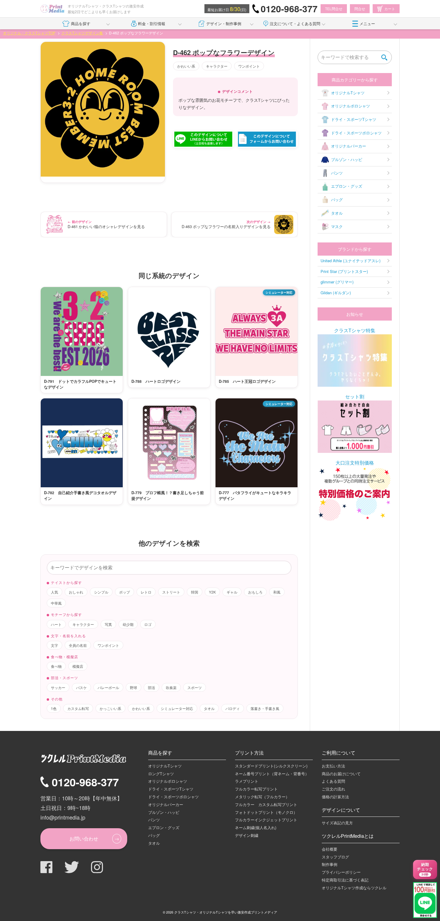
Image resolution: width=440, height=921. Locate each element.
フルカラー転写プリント (256, 789)
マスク (337, 226)
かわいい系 (186, 66)
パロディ (232, 708)
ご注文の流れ (333, 789)
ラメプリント (246, 781)
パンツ (337, 173)
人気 (54, 591)
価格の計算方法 (335, 796)
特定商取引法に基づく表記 (345, 880)
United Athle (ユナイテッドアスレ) (350, 260)
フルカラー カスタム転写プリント (266, 804)
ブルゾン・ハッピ (346, 159)
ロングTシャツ (161, 773)
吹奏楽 (171, 687)
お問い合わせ (83, 838)
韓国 (194, 591)
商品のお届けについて (341, 773)
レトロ (146, 591)
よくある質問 (333, 781)
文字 (54, 645)
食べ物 (56, 666)
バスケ (81, 687)
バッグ (337, 199)
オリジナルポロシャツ (350, 106)
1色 (54, 708)
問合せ (359, 8)
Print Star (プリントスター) (344, 271)
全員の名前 (78, 645)
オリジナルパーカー (348, 146)
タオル (209, 708)
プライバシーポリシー (341, 872)
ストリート (171, 591)
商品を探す (80, 23)
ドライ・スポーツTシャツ (353, 119)
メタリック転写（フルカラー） (262, 796)
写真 (108, 624)
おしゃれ (76, 591)
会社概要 (329, 849)
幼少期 (128, 624)
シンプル (101, 591)
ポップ (124, 591)
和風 (276, 591)
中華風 (56, 603)
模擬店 (77, 666)
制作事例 (329, 864)
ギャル (232, 591)
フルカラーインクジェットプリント (266, 820)
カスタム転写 (78, 708)
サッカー (58, 687)
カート (389, 8)
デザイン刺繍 (246, 835)
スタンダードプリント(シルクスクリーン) (271, 766)
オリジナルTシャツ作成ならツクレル (354, 887)
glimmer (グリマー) (337, 282)
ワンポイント (249, 66)
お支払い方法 (333, 766)
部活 (151, 687)
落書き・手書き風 (265, 708)
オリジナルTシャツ (348, 92)
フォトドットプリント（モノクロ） (266, 812)
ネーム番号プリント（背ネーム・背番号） (272, 773)
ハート (56, 624)
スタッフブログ (335, 857)
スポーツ (194, 687)
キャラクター (216, 66)
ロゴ (147, 624)
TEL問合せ (333, 8)
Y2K (212, 591)
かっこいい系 (110, 708)
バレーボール (108, 687)
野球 (133, 687)
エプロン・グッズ (346, 186)
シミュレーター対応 (177, 708)
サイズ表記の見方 (337, 823)
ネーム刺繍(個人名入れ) (255, 827)
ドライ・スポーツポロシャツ (356, 133)
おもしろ (255, 591)
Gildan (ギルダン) (336, 292)
